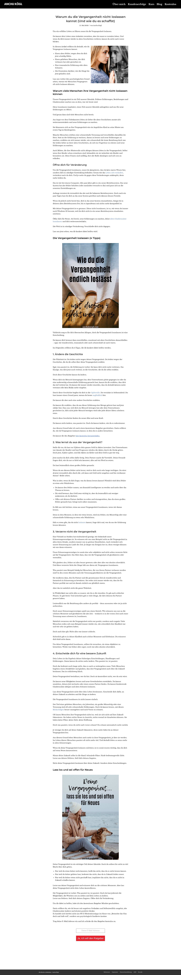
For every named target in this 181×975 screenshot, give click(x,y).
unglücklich (97, 395)
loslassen (82, 522)
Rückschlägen (58, 710)
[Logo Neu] (13, 4)
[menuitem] (119, 4)
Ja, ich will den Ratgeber (90, 938)
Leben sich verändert (114, 173)
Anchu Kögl (97, 25)
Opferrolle (95, 393)
